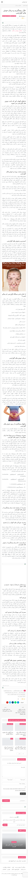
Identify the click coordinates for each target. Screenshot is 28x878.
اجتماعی (4, 869)
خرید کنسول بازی (12, 860)
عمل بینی (24, 860)
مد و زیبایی (23, 869)
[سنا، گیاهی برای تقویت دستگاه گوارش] (7, 727)
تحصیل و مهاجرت (7, 867)
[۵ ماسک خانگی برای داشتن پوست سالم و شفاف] (20, 727)
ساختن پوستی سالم (17, 30)
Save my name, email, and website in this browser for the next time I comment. (14, 789)
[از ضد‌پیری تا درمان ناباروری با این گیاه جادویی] (7, 742)
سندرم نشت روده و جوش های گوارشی (11, 692)
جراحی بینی (18, 860)
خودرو (9, 869)
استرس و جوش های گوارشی (18, 690)
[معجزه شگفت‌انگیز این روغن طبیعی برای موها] (20, 742)
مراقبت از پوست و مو (21, 696)
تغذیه (12, 738)
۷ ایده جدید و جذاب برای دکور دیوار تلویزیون (14, 845)
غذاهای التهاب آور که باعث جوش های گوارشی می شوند (16, 694)
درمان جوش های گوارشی (8, 690)
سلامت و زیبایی (22, 738)
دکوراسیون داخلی (15, 869)
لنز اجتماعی (24, 2)
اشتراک (4, 824)
